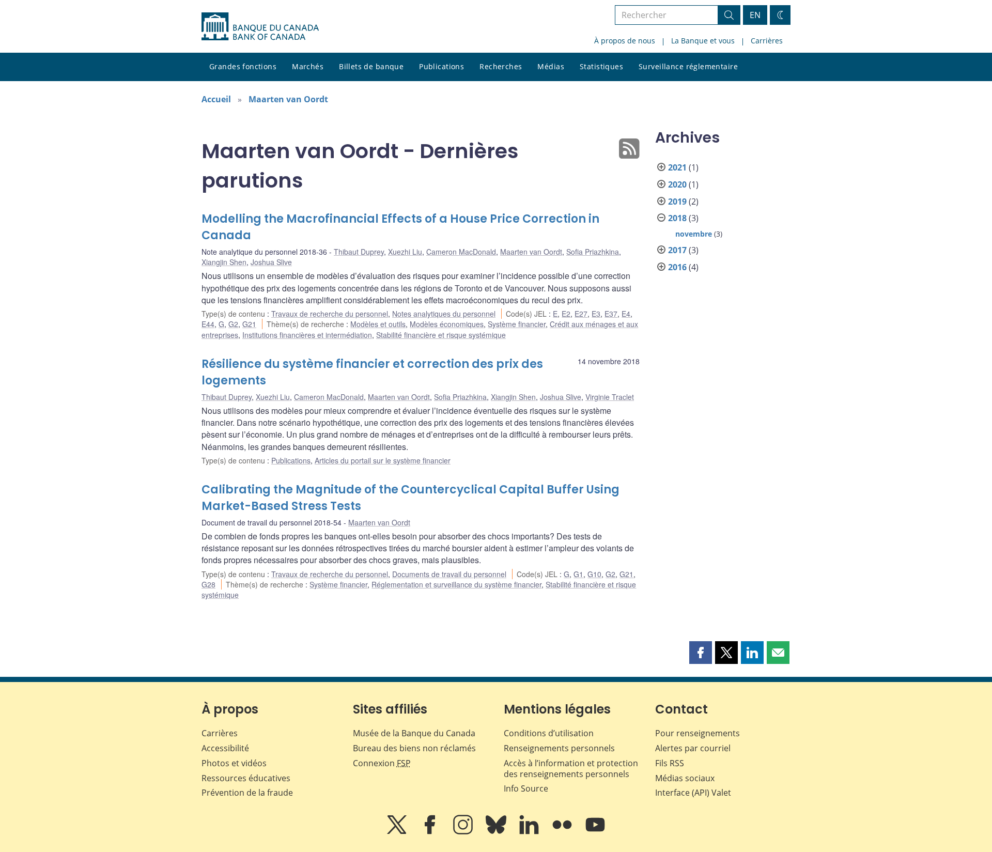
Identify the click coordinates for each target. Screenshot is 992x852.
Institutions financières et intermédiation (307, 335)
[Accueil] (260, 26)
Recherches (500, 66)
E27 (581, 313)
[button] (700, 652)
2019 (677, 201)
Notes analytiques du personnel (443, 313)
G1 (578, 574)
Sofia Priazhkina (592, 251)
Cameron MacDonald (461, 251)
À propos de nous (624, 40)
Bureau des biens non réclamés (414, 748)
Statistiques (601, 66)
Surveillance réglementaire (688, 66)
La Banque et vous (703, 40)
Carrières (767, 40)
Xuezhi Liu (405, 251)
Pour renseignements (697, 733)
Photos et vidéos (234, 763)
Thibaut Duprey (359, 251)
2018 (677, 218)
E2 (566, 313)
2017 (677, 250)
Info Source (526, 788)
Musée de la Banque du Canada (414, 733)
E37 (611, 313)
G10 (594, 574)
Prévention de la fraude (247, 792)
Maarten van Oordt (288, 99)
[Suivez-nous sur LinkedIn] (530, 832)
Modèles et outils (378, 324)
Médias (550, 66)
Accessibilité (225, 748)
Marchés (307, 66)
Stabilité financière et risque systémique (441, 335)
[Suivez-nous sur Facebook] (430, 832)
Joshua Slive (271, 262)
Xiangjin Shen (224, 262)
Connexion (382, 763)
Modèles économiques (447, 324)
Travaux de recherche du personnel (329, 313)
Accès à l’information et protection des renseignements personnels (571, 768)
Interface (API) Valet (693, 792)
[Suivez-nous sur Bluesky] (497, 832)
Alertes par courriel (693, 748)
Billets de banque (371, 66)
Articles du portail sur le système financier (383, 460)
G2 (233, 324)
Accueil (216, 99)
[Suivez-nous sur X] (397, 832)
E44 (208, 324)
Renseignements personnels (559, 748)
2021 (677, 167)
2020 (677, 184)
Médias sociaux (685, 778)
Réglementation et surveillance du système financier (456, 584)
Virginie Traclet (609, 397)
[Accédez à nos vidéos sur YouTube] (595, 832)
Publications (441, 66)
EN (755, 15)
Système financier (517, 324)
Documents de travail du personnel (449, 574)
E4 (626, 313)
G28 (208, 584)
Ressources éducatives (246, 778)
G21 (249, 324)
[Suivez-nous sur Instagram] (464, 832)
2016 (677, 267)
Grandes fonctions (242, 66)
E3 (596, 313)
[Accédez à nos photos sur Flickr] (563, 832)
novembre (693, 234)
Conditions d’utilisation (549, 733)
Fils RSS (669, 763)
